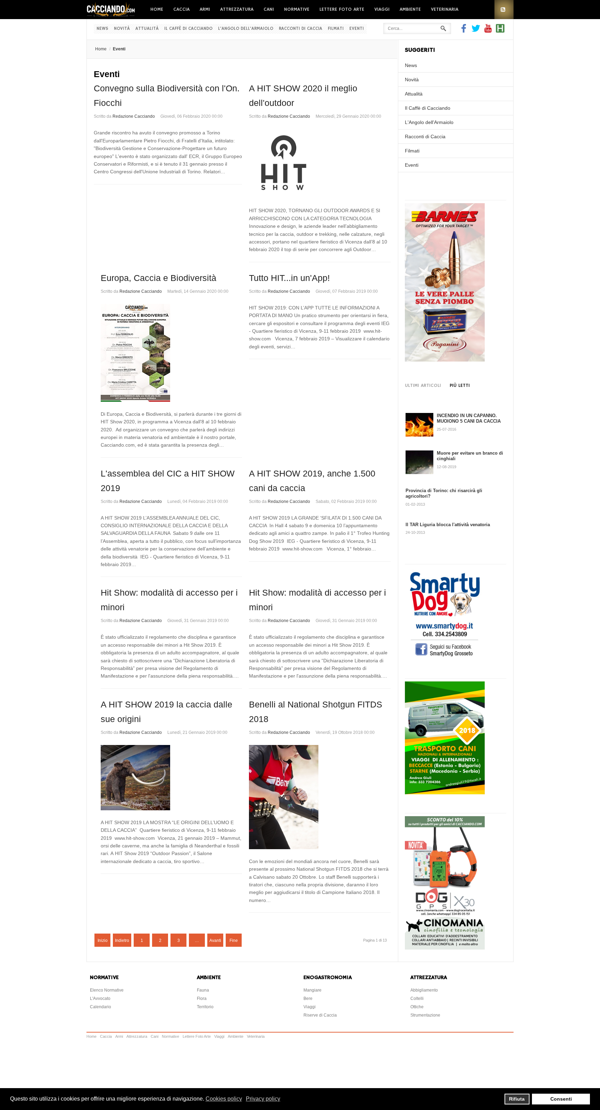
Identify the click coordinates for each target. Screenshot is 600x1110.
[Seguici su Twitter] (476, 31)
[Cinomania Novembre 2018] (445, 948)
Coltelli (417, 998)
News (102, 29)
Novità (122, 29)
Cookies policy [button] (224, 1099)
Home (156, 9)
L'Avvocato (100, 998)
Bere (307, 998)
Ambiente (410, 9)
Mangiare (312, 990)
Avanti (215, 940)
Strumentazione (425, 1015)
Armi (205, 9)
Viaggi (382, 9)
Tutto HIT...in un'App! (289, 278)
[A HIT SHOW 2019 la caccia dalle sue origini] (171, 777)
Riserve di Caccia (320, 1015)
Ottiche (417, 1006)
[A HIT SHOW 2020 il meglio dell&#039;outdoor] (319, 163)
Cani (269, 9)
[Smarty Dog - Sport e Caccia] (445, 657)
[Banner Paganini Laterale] (445, 360)
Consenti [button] (561, 1099)
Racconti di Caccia (300, 29)
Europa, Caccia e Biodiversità (158, 278)
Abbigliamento (424, 990)
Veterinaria (444, 9)
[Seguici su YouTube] (488, 31)
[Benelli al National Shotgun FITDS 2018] (319, 797)
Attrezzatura (236, 9)
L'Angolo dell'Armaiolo (245, 29)
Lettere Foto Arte (341, 9)
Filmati (336, 29)
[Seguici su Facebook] (464, 31)
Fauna (203, 990)
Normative (296, 9)
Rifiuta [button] (517, 1099)
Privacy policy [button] (263, 1099)
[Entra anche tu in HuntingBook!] (500, 31)
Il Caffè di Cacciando (188, 29)
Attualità (147, 29)
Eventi (356, 29)
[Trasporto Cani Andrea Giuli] (445, 792)
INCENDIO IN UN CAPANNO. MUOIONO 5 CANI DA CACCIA (469, 418)
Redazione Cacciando (133, 116)
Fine (234, 940)
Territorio (205, 1006)
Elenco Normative (107, 990)
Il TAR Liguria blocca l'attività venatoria (448, 524)
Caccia (181, 9)
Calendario (100, 1006)
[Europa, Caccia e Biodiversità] (171, 353)
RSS (504, 9)
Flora (202, 998)
